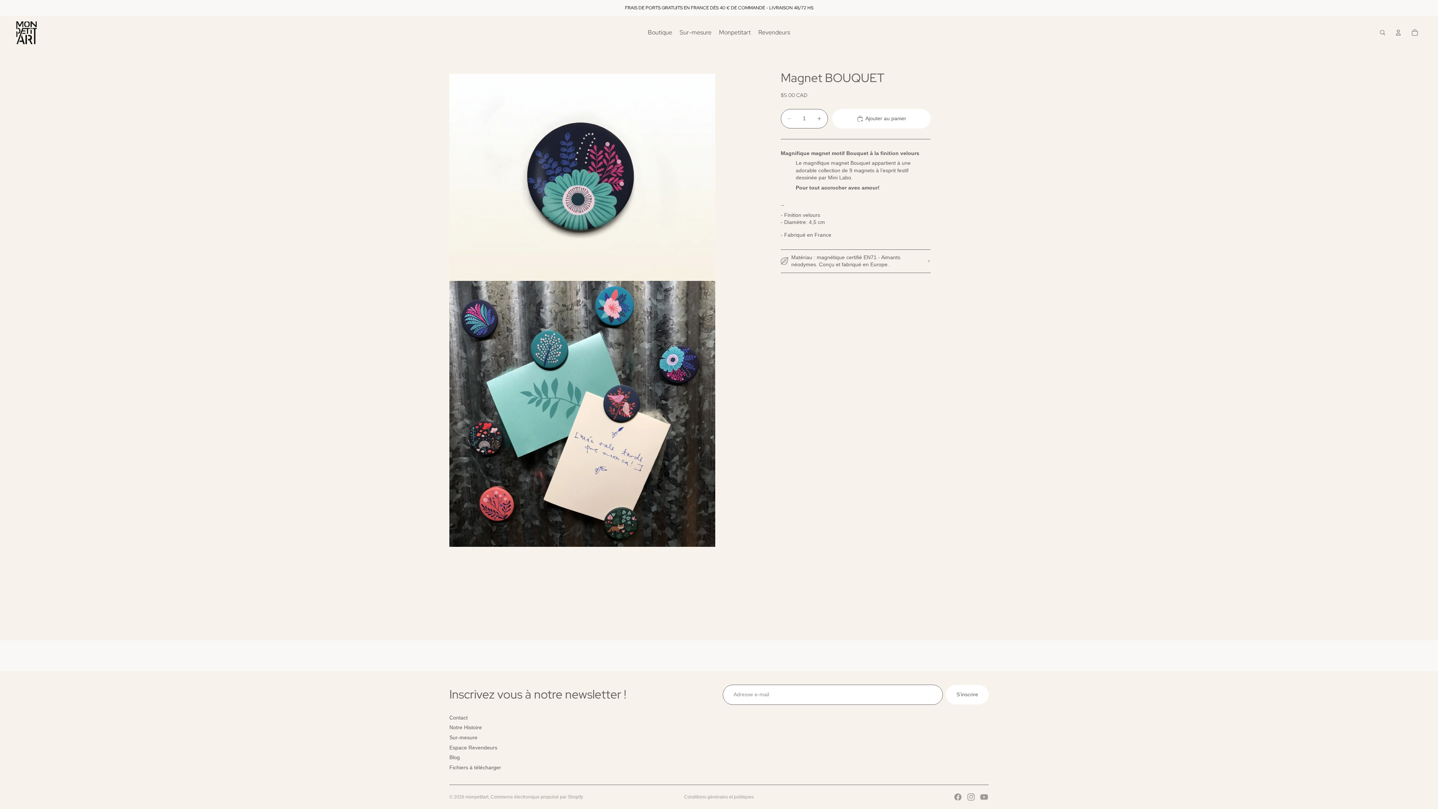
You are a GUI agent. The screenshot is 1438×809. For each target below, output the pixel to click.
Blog (454, 757)
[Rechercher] (1382, 32)
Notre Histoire (465, 727)
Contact (458, 717)
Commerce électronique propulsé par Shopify (537, 797)
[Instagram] (971, 797)
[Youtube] (984, 797)
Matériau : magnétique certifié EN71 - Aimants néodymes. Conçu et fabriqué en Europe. (845, 261)
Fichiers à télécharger (475, 767)
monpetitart (476, 797)
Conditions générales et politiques (719, 797)
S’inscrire (967, 694)
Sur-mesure (463, 737)
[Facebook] (957, 797)
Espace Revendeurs (473, 747)
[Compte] (1398, 32)
